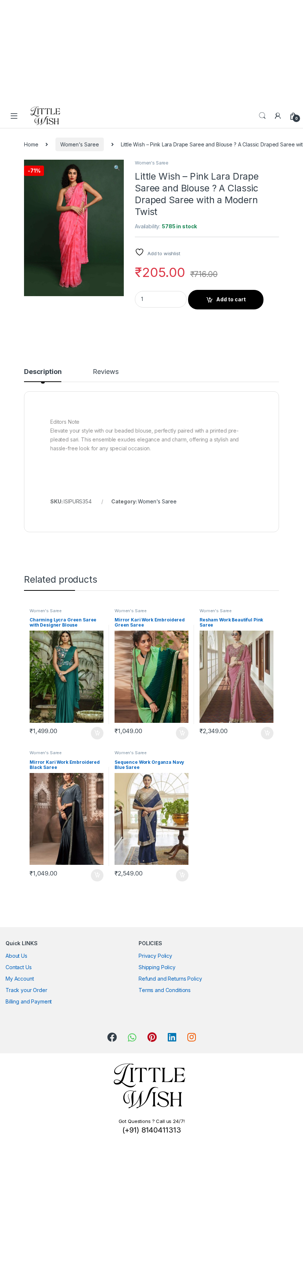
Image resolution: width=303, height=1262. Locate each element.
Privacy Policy (155, 956)
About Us (16, 956)
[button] (117, 167)
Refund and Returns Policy (170, 978)
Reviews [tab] (105, 371)
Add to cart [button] (97, 733)
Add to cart (231, 299)
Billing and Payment (29, 1001)
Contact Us (19, 967)
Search (262, 116)
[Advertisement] (148, 51)
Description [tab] (42, 371)
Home (31, 144)
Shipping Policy (157, 967)
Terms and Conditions (165, 990)
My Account (20, 978)
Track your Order (26, 990)
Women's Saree (79, 144)
